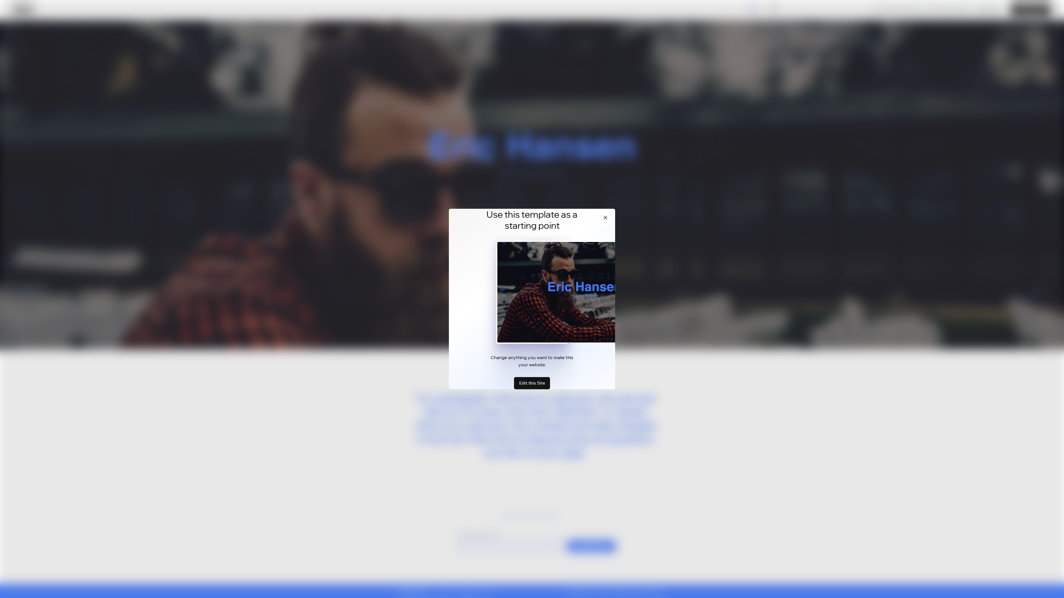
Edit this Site (532, 383)
